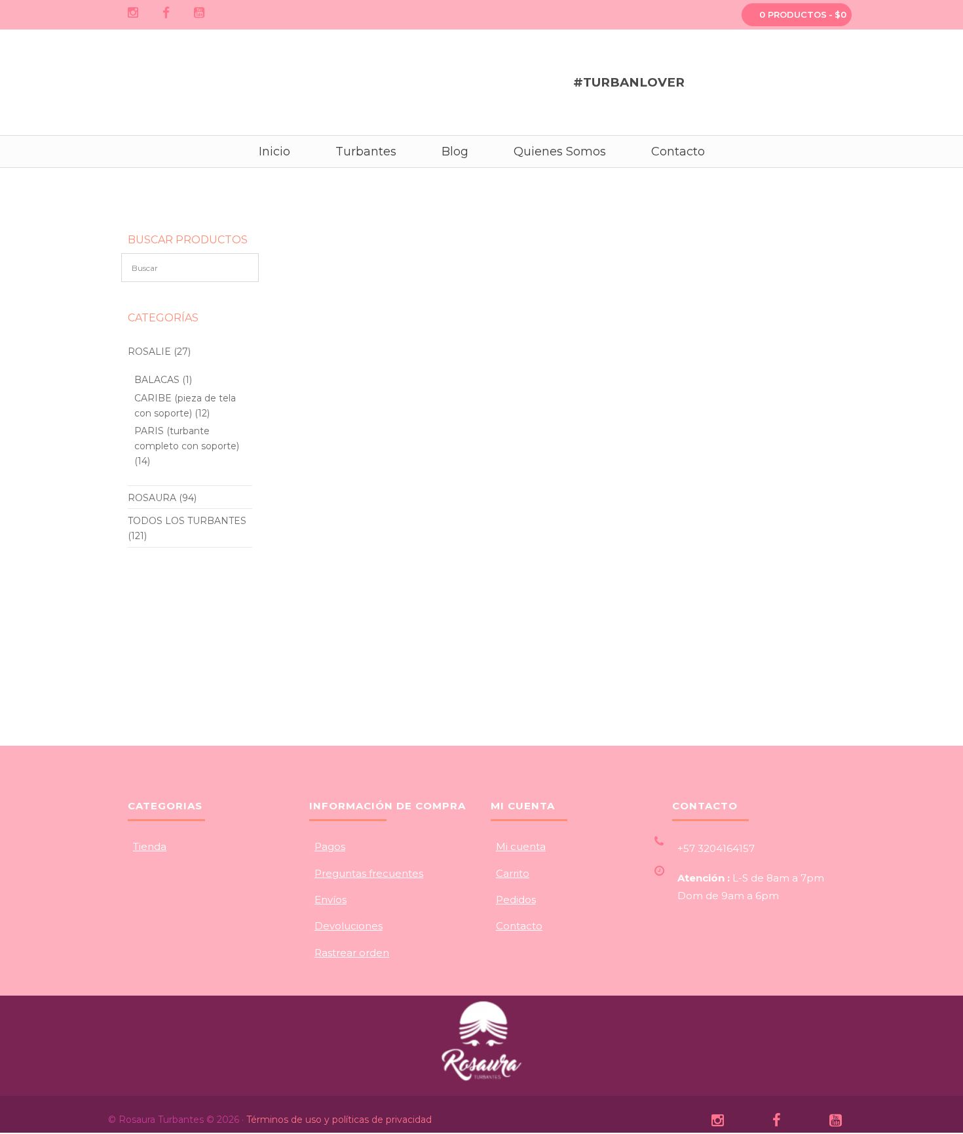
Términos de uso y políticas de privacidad (339, 1119)
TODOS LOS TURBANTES (187, 521)
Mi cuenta (521, 846)
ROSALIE (149, 351)
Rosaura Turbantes (157, 79)
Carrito (512, 873)
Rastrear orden (351, 952)
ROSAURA (152, 498)
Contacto (519, 926)
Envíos (330, 899)
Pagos (329, 846)
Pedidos (516, 899)
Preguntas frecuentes (368, 873)
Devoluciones (348, 926)
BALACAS (156, 380)
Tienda (149, 846)
